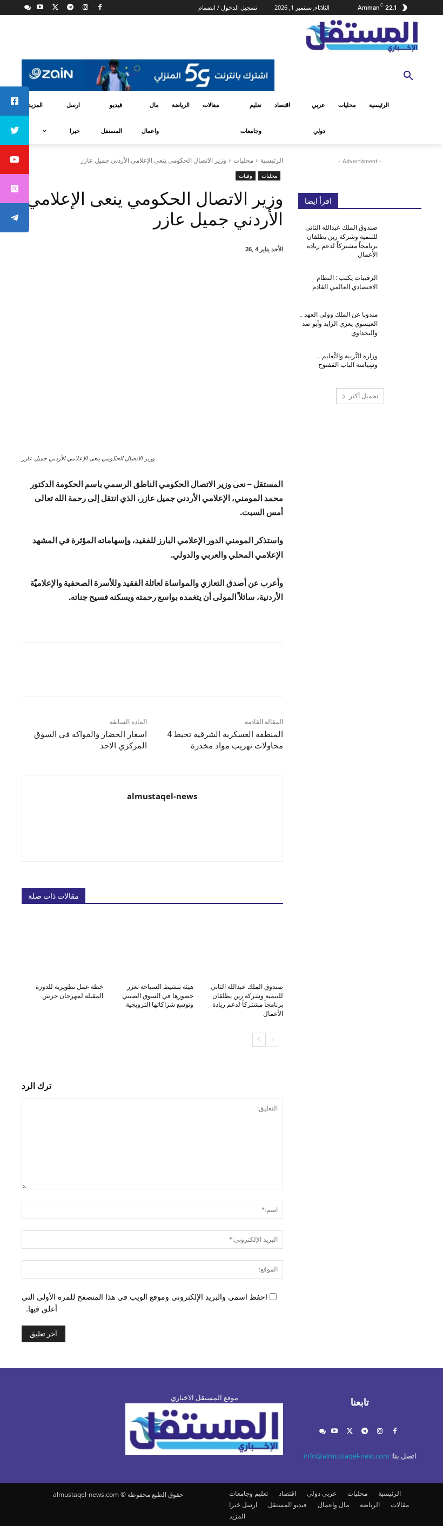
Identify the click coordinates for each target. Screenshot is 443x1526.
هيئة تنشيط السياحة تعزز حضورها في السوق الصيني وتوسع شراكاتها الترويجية (157, 996)
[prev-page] (272, 1040)
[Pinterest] (162, 276)
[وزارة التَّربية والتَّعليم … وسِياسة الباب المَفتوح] (403, 365)
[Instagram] (85, 8)
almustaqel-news (162, 796)
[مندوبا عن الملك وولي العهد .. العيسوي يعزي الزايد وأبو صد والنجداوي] (403, 323)
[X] (55, 8)
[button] (408, 76)
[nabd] (28, 8)
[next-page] (259, 1040)
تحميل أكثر (363, 395)
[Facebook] (100, 8)
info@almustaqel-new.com (347, 1456)
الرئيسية (271, 160)
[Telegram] (70, 8)
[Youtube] (40, 8)
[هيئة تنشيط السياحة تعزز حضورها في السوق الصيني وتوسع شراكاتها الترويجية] (152, 946)
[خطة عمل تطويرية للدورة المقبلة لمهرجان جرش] (62, 946)
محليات (243, 160)
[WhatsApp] (137, 276)
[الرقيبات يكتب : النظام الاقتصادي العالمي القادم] (403, 286)
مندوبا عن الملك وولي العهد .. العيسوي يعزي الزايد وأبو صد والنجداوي (338, 324)
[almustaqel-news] (239, 818)
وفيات (245, 175)
